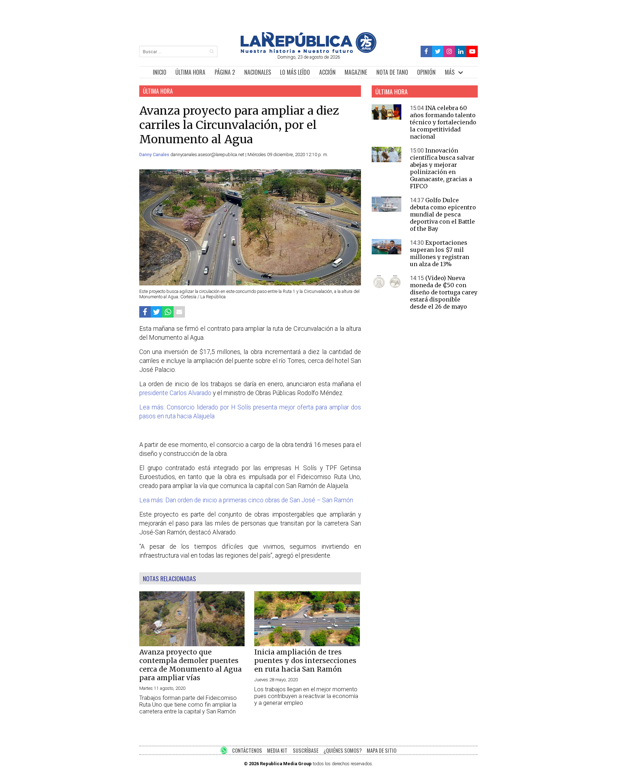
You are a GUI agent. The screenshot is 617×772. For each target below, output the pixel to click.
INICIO (159, 72)
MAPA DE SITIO (381, 750)
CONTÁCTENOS (247, 750)
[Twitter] (437, 51)
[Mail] (179, 311)
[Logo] (308, 51)
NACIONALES (257, 72)
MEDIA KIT (277, 750)
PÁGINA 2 (225, 72)
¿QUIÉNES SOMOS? (342, 750)
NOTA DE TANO (392, 72)
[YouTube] (472, 51)
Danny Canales (154, 154)
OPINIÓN (426, 72)
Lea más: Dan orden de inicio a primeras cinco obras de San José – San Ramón (246, 500)
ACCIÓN (327, 72)
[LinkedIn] (460, 51)
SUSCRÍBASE (305, 750)
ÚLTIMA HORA (190, 72)
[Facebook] (426, 51)
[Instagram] (449, 51)
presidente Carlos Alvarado (175, 393)
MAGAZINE (356, 72)
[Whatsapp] (167, 311)
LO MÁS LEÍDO (295, 72)
